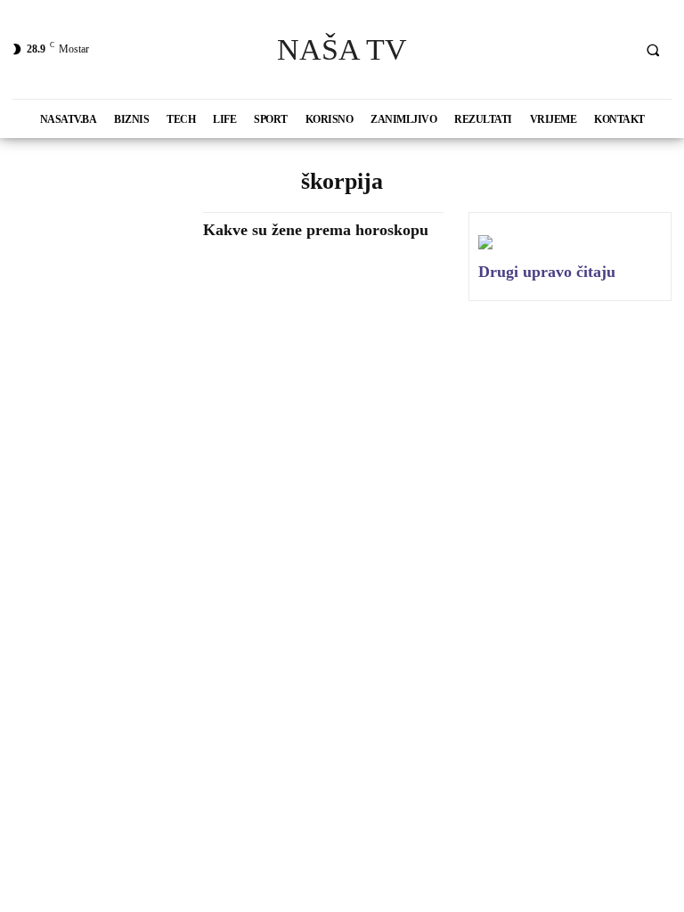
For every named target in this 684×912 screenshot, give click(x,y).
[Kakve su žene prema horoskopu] (98, 263)
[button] (653, 50)
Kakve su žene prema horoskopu (315, 230)
